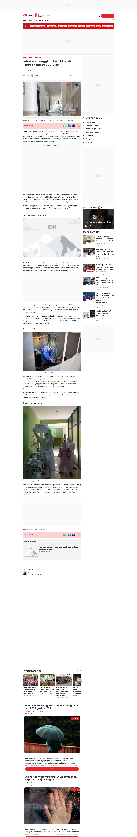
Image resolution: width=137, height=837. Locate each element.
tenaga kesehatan (39, 134)
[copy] (78, 125)
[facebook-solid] (69, 125)
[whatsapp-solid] (64, 125)
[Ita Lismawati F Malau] (25, 573)
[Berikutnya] (82, 682)
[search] (99, 16)
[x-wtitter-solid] (73, 125)
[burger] (113, 19)
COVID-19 (66, 134)
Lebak (25, 131)
